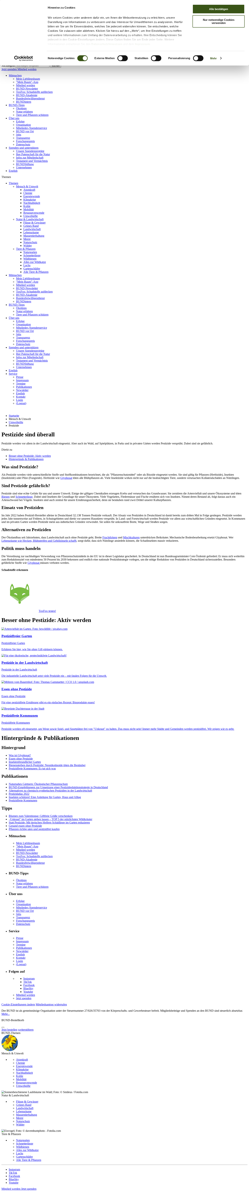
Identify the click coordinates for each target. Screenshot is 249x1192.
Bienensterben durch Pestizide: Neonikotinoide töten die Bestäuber (47, 765)
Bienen (5, 496)
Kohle (26, 206)
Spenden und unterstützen (23, 147)
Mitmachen (15, 75)
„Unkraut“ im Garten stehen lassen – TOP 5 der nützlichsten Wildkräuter (50, 819)
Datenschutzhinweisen (106, 44)
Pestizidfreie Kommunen (23, 800)
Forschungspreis (25, 141)
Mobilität (28, 209)
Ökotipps (21, 108)
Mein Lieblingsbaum (28, 78)
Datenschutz (23, 144)
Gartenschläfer (31, 268)
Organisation (23, 124)
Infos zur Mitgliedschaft (29, 157)
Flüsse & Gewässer (34, 222)
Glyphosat (66, 477)
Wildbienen (29, 258)
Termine (21, 383)
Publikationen (24, 386)
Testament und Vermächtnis (32, 160)
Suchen (56, 65)
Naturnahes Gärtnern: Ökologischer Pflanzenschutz (38, 784)
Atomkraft (29, 189)
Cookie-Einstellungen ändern (18, 1004)
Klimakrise (29, 199)
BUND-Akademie (26, 95)
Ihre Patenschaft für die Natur (33, 154)
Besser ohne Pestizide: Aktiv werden (30, 455)
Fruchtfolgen (109, 537)
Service (13, 373)
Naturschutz (30, 242)
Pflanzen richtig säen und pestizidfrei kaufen (34, 829)
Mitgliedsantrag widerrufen (51, 1004)
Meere (27, 239)
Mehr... (5, 1014)
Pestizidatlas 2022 (19, 793)
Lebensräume (31, 232)
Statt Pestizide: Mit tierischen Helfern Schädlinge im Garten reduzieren (49, 822)
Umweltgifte (30, 216)
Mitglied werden (26, 69)
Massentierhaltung (33, 235)
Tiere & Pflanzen (26, 248)
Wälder (27, 245)
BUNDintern (23, 101)
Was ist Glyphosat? (20, 755)
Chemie (27, 193)
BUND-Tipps (17, 105)
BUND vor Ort (25, 131)
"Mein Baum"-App (27, 82)
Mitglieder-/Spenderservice (31, 128)
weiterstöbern (26, 1029)
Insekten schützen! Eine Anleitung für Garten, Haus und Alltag (45, 797)
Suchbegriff (8, 65)
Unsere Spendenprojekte (30, 151)
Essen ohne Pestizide (21, 758)
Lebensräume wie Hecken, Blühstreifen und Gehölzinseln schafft (38, 540)
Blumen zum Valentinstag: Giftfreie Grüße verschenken (41, 815)
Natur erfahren (24, 111)
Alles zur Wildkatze (34, 262)
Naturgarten (30, 252)
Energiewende (31, 196)
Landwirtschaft (32, 229)
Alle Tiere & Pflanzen (35, 271)
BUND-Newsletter (27, 88)
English (13, 170)
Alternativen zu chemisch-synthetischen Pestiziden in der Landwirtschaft (50, 790)
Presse (19, 377)
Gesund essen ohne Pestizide (25, 825)
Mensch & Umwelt (27, 186)
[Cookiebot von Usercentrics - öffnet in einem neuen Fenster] (24, 58)
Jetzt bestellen (9, 1029)
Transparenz (23, 137)
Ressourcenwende (33, 212)
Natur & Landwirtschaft (30, 219)
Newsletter (22, 390)
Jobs (18, 134)
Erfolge (20, 121)
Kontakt (20, 396)
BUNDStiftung (25, 164)
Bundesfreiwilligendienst (30, 98)
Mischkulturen (131, 537)
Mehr (213, 58)
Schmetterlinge (31, 255)
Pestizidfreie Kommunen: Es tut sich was (32, 768)
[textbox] (32, 66)
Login (19, 400)
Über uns (14, 118)
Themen (13, 183)
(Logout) (21, 403)
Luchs (26, 265)
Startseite (14, 415)
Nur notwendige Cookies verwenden (218, 21)
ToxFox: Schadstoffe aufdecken (34, 91)
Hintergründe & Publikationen (26, 459)
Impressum (142, 44)
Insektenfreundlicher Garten (25, 761)
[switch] (122, 58)
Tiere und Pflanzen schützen (32, 114)
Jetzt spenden (9, 69)
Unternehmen (24, 167)
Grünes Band (31, 225)
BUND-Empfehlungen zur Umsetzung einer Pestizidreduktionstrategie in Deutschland (58, 787)
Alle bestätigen (218, 9)
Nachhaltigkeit (31, 202)
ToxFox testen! (47, 611)
